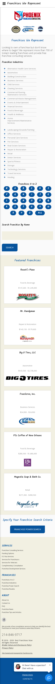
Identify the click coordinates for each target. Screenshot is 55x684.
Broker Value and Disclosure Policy (16, 645)
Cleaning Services (15, 88)
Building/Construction (16, 76)
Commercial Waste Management (21, 98)
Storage (10, 165)
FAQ (3, 606)
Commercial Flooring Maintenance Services (16, 93)
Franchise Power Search (27, 529)
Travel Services (14, 173)
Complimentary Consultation (12, 566)
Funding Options (8, 553)
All (40, 213)
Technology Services (16, 169)
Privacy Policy (7, 648)
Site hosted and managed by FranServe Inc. (17, 653)
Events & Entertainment (18, 102)
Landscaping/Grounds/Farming (20, 130)
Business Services (15, 80)
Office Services (14, 133)
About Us (5, 600)
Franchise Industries (9, 583)
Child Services (13, 84)
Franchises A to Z (8, 580)
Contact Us (6, 603)
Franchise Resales (8, 589)
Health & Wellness (15, 114)
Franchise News (7, 609)
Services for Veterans (9, 563)
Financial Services (15, 106)
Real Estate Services (16, 145)
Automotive (12, 72)
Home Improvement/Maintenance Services (19, 120)
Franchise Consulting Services (12, 550)
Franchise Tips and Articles (11, 612)
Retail (9, 153)
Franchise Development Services (13, 569)
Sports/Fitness (13, 161)
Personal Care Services (17, 137)
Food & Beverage (15, 110)
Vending (10, 177)
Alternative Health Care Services (21, 68)
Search (10, 247)
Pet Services (13, 141)
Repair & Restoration (16, 149)
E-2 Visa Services (8, 556)
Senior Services (14, 157)
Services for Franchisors (10, 559)
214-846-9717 (12, 634)
